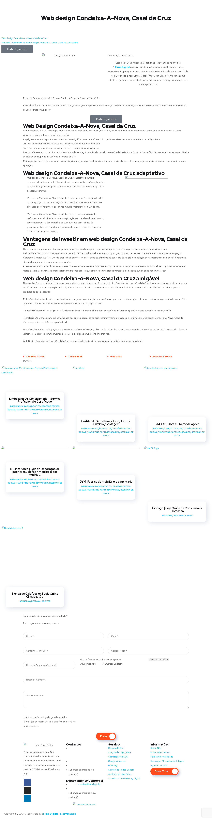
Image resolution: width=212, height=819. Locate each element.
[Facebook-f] (27, 782)
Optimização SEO (39, 410)
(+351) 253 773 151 (84, 765)
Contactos (73, 744)
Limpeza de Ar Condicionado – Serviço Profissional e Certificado (35, 400)
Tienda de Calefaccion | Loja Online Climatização (35, 595)
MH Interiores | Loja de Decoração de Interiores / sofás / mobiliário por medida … (35, 472)
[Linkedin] (27, 798)
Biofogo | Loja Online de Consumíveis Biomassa (177, 509)
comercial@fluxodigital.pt (85, 784)
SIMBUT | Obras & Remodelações (177, 424)
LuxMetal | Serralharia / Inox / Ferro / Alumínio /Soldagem (106, 422)
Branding (15, 406)
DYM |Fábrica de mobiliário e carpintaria (106, 482)
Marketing (22, 410)
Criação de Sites (31, 406)
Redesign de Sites (183, 515)
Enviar (103, 736)
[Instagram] (27, 790)
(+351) (78, 788)
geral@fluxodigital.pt (83, 761)
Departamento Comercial (84, 781)
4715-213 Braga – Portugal (82, 756)
